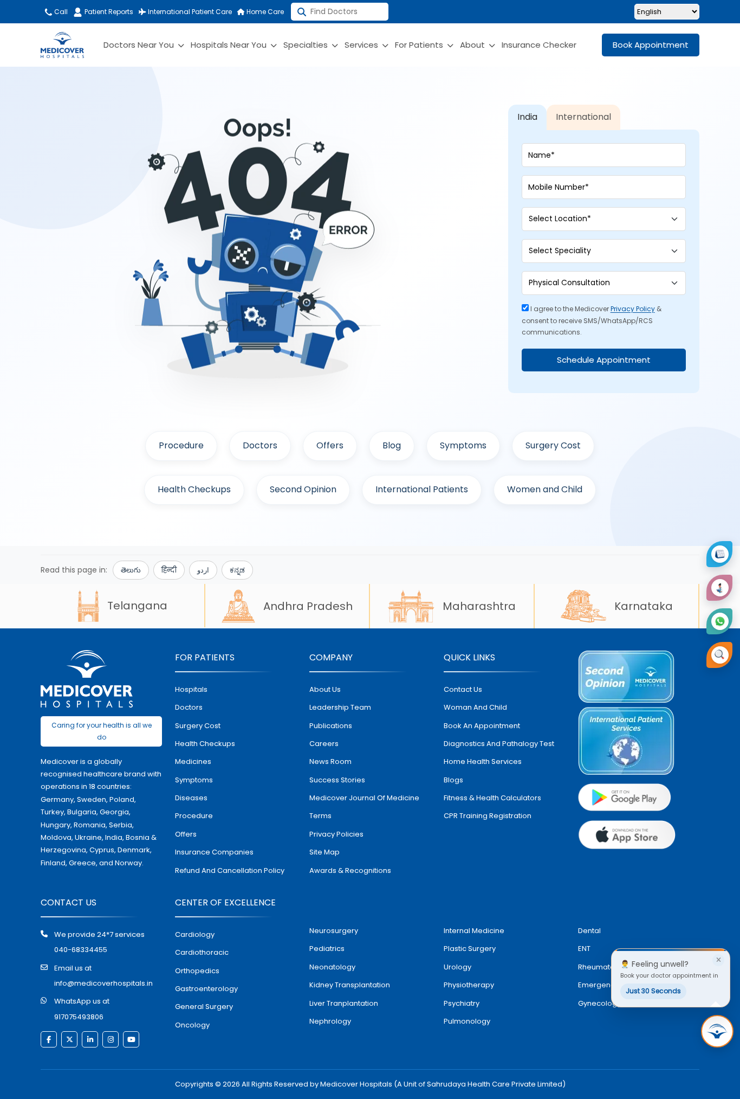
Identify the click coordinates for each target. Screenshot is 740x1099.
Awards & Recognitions (350, 870)
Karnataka (643, 606)
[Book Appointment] (719, 554)
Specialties (306, 44)
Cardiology (195, 934)
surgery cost (197, 726)
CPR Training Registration (487, 816)
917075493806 (78, 1017)
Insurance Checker (539, 44)
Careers (324, 743)
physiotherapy (469, 985)
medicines (193, 761)
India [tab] (527, 117)
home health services (483, 761)
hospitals (191, 689)
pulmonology (467, 1021)
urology (457, 967)
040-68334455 (80, 949)
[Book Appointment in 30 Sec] (717, 1031)
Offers (329, 445)
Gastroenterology (206, 989)
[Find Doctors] (719, 655)
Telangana (137, 605)
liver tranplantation (343, 1003)
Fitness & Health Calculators (492, 798)
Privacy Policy (633, 308)
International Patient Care (189, 11)
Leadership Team (340, 707)
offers (186, 834)
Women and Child (544, 489)
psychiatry (461, 1003)
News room (330, 761)
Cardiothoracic (202, 952)
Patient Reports (109, 11)
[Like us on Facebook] (49, 1039)
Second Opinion (303, 489)
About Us (325, 689)
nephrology (330, 1021)
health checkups (205, 743)
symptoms (194, 780)
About (473, 44)
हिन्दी (169, 570)
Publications (330, 726)
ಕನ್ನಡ (237, 570)
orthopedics (197, 971)
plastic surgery (470, 948)
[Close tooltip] (718, 960)
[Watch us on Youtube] (131, 1039)
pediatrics (327, 948)
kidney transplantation (349, 985)
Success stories (337, 780)
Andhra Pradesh (308, 606)
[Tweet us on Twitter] (69, 1039)
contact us (463, 689)
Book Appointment (651, 44)
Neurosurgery (333, 931)
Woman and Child (475, 707)
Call (60, 11)
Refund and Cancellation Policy (229, 870)
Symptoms (463, 445)
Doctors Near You (139, 44)
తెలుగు (131, 570)
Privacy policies (336, 834)
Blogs (453, 780)
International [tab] (583, 117)
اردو (203, 570)
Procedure (181, 445)
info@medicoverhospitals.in (103, 983)
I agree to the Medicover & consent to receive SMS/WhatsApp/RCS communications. (591, 320)
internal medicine (474, 931)
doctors (189, 707)
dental (589, 931)
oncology (192, 1025)
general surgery (204, 1006)
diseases (191, 798)
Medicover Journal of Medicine (364, 798)
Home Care (264, 11)
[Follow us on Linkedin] (90, 1039)
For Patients (420, 44)
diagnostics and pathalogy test (499, 743)
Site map (324, 852)
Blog (391, 445)
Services (362, 44)
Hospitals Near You (230, 44)
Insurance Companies (214, 852)
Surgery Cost (553, 445)
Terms (320, 816)
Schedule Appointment (604, 359)
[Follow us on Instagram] (110, 1039)
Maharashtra (479, 606)
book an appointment (482, 726)
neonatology (332, 967)
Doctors (260, 445)
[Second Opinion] (719, 588)
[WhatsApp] (719, 621)
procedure (194, 816)
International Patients (421, 489)
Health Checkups (194, 489)
